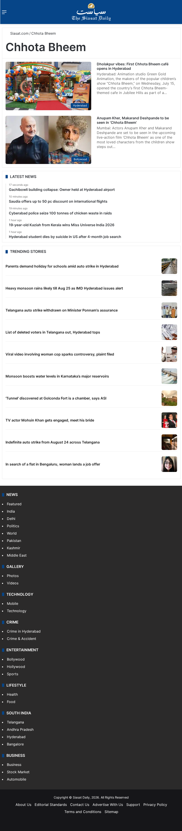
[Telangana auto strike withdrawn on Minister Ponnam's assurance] (169, 310)
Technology (16, 611)
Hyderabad (16, 737)
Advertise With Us (108, 804)
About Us (23, 804)
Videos (12, 583)
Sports (12, 674)
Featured (14, 504)
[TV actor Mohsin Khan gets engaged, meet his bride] (169, 420)
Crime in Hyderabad (24, 631)
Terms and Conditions (82, 811)
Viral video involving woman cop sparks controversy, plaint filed (60, 354)
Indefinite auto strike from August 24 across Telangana (53, 442)
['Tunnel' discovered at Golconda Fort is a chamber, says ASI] (169, 398)
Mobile (12, 603)
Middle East (17, 555)
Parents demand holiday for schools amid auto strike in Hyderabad (62, 266)
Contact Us (79, 804)
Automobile (16, 779)
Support (133, 804)
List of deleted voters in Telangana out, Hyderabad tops (53, 332)
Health (12, 694)
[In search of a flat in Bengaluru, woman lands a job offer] (169, 464)
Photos (13, 575)
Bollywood (16, 659)
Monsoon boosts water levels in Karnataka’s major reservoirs (57, 376)
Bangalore (15, 744)
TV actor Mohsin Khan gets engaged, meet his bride (50, 420)
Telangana (15, 722)
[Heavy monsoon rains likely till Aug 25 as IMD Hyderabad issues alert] (169, 288)
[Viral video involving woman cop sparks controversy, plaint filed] (169, 354)
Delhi (11, 518)
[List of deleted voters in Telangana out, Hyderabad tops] (169, 332)
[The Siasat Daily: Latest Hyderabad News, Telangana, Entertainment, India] (91, 12)
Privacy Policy (155, 804)
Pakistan (14, 540)
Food (11, 701)
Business (14, 764)
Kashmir (13, 548)
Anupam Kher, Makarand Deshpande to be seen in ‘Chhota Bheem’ (133, 120)
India (11, 511)
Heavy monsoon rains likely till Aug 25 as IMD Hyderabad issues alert (64, 288)
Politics (13, 526)
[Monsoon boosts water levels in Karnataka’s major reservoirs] (169, 376)
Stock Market (18, 772)
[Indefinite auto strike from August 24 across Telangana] (169, 442)
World (12, 533)
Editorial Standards (51, 804)
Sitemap (111, 811)
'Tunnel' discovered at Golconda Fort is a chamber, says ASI (56, 398)
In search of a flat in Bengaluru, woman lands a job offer (53, 464)
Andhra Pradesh (20, 729)
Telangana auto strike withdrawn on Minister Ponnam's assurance (62, 310)
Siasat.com (19, 33)
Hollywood (16, 666)
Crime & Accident (21, 638)
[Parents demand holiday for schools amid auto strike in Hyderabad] (169, 266)
